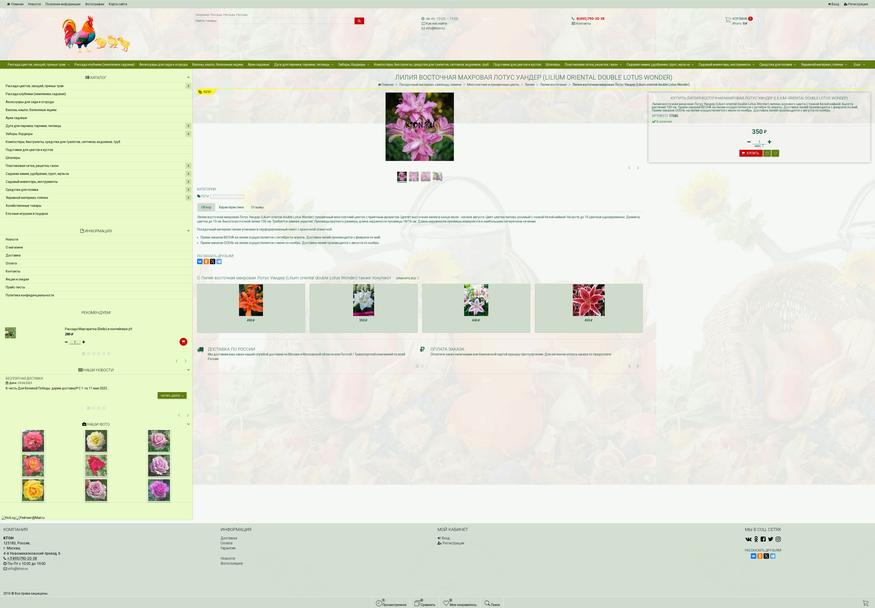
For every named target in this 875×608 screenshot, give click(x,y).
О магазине (14, 247)
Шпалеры (553, 64)
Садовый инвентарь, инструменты (725, 64)
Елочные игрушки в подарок (27, 213)
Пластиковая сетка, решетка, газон (591, 64)
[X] (212, 261)
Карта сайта (118, 4)
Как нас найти (436, 23)
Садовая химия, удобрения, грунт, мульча (658, 64)
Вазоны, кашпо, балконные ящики (217, 64)
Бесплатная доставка (24, 378)
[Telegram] (219, 261)
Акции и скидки (17, 279)
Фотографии (94, 4)
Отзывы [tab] (257, 207)
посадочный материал (228, 196)
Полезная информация (63, 4)
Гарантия (228, 548)
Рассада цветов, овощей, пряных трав (37, 64)
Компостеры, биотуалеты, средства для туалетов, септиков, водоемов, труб (431, 64)
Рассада (216, 14)
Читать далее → (172, 395)
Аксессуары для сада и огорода (163, 64)
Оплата (11, 263)
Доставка (13, 255)
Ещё (857, 64)
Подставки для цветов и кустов (517, 64)
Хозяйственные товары (23, 205)
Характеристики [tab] (231, 207)
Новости (34, 4)
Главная (17, 4)
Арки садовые (258, 64)
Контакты (583, 23)
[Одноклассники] (206, 261)
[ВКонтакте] (200, 261)
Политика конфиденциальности (30, 295)
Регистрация (858, 4)
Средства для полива (775, 64)
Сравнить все (406, 278)
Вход (835, 4)
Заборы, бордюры (351, 64)
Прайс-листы (15, 287)
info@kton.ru (435, 28)
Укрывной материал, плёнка (822, 64)
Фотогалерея (232, 563)
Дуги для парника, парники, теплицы (301, 64)
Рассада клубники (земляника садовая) (105, 64)
